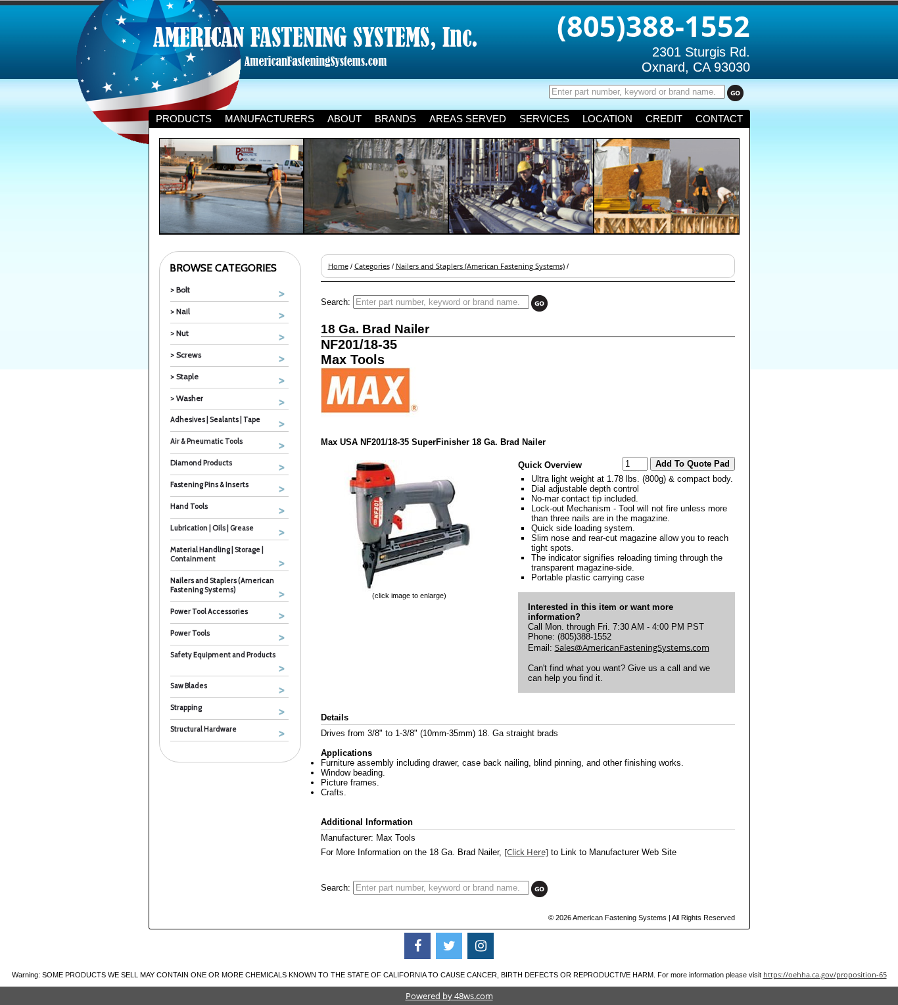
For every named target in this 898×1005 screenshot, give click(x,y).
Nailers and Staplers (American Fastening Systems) (222, 585)
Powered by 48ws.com (449, 996)
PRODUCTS (184, 119)
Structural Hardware (203, 729)
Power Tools (190, 633)
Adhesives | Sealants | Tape (215, 419)
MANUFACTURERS (269, 119)
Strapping (186, 707)
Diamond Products (201, 462)
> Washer (186, 398)
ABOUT (344, 119)
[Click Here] (526, 852)
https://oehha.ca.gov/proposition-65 (825, 974)
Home (338, 266)
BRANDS (395, 119)
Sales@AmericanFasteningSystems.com (632, 647)
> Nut (179, 333)
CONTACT (719, 119)
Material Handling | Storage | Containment (217, 554)
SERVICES (544, 119)
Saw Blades (188, 685)
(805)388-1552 (653, 26)
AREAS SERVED (467, 119)
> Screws (185, 355)
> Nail (180, 311)
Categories (372, 266)
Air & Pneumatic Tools (206, 441)
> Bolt (180, 289)
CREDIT (664, 119)
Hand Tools (189, 506)
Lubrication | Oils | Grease (212, 527)
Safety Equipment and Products (222, 654)
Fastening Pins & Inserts (209, 484)
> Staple (184, 376)
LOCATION (607, 119)
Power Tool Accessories (209, 611)
